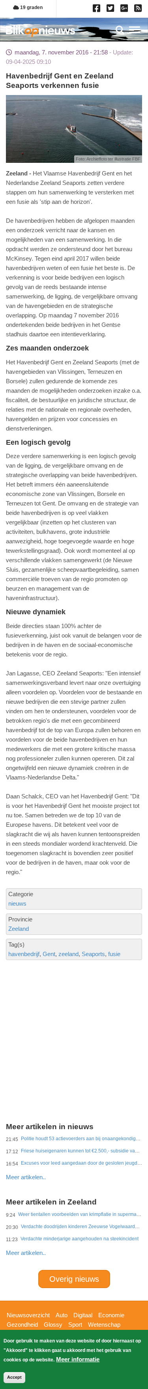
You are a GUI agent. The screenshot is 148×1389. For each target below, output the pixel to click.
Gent (49, 954)
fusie (114, 954)
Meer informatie (77, 1359)
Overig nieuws (74, 1279)
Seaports (93, 954)
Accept (14, 1377)
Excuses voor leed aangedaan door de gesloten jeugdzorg (84, 1163)
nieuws (17, 903)
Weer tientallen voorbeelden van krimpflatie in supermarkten (82, 1214)
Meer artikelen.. (26, 1177)
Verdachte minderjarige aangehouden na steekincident (80, 1239)
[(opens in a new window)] (97, 10)
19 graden (31, 7)
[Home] (40, 31)
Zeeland (18, 928)
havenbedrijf (23, 954)
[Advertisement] (74, 1013)
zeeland (68, 954)
